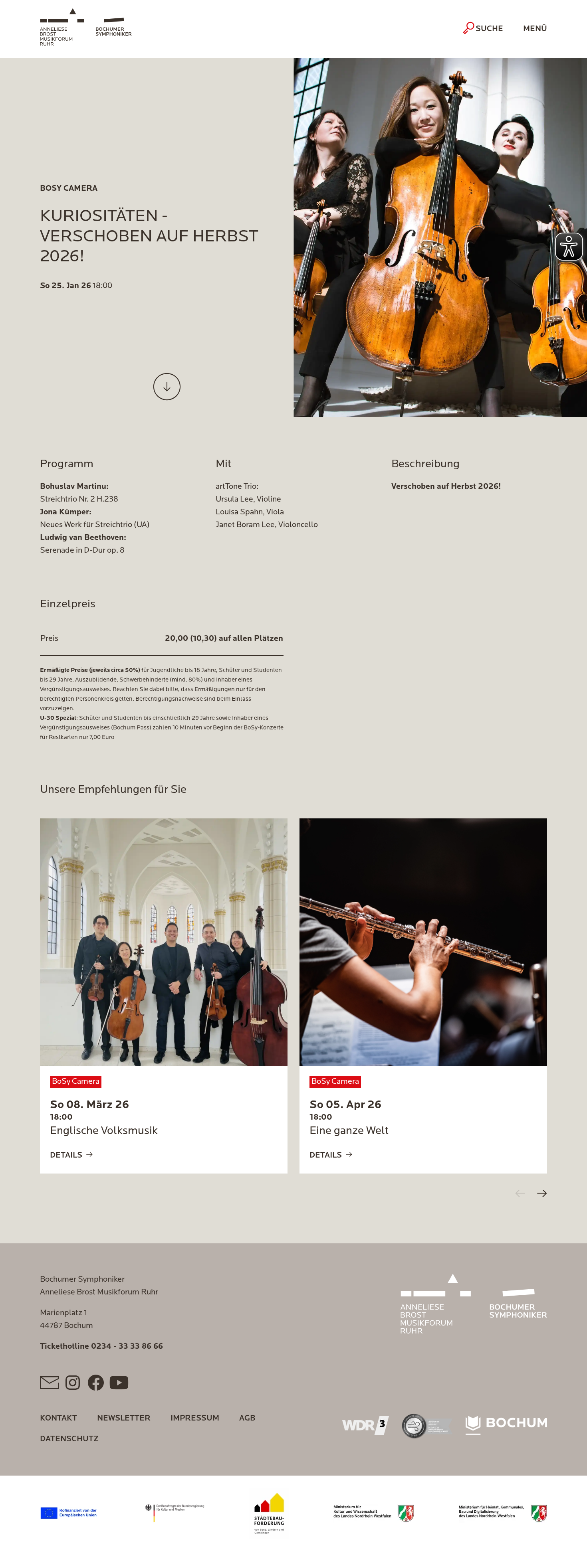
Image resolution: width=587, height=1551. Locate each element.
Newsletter (124, 1419)
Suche (489, 29)
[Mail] (49, 1382)
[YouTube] (119, 1382)
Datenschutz (69, 1439)
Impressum (195, 1419)
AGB (247, 1419)
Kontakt (58, 1419)
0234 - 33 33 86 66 (127, 1347)
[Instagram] (72, 1382)
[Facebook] (95, 1382)
